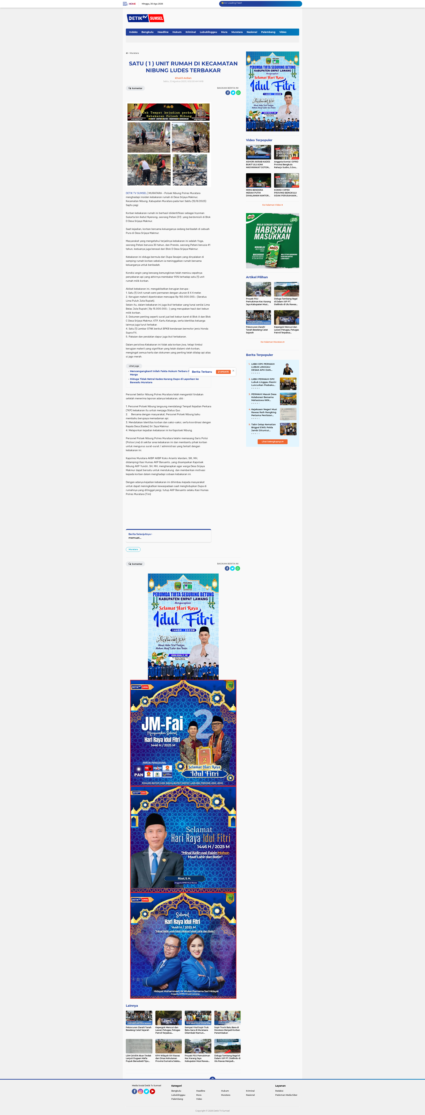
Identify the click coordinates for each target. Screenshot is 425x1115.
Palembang (268, 32)
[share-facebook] (227, 92)
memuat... (134, 537)
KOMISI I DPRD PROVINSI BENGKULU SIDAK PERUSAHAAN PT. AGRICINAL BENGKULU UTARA (285, 193)
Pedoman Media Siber (286, 1095)
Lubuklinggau (208, 32)
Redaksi (279, 1091)
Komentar (137, 88)
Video (282, 32)
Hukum (177, 32)
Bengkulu (147, 32)
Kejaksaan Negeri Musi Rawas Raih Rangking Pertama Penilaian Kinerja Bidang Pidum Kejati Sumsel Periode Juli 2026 (264, 412)
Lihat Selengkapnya (272, 441)
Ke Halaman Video (271, 205)
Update (224, 372)
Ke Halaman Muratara (272, 342)
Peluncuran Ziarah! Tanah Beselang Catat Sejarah (257, 330)
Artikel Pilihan (257, 277)
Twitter (148, 1095)
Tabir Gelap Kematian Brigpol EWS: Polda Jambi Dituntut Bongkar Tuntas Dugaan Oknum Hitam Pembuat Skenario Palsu (264, 427)
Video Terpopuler (259, 140)
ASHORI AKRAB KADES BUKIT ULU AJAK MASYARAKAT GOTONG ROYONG (258, 164)
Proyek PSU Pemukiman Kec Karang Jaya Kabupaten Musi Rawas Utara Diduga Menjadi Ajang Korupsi (258, 301)
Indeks (133, 32)
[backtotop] (212, 1080)
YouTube (155, 1095)
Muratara (237, 32)
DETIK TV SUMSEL (136, 193)
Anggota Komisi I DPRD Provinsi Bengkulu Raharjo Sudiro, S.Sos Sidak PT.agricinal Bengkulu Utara (286, 164)
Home (132, 3)
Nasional (252, 32)
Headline (163, 32)
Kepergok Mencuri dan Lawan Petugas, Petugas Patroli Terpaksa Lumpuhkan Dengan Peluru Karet (286, 330)
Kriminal (191, 32)
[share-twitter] (233, 92)
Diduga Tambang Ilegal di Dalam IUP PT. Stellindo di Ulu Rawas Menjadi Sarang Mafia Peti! (285, 301)
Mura (224, 32)
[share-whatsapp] (238, 92)
